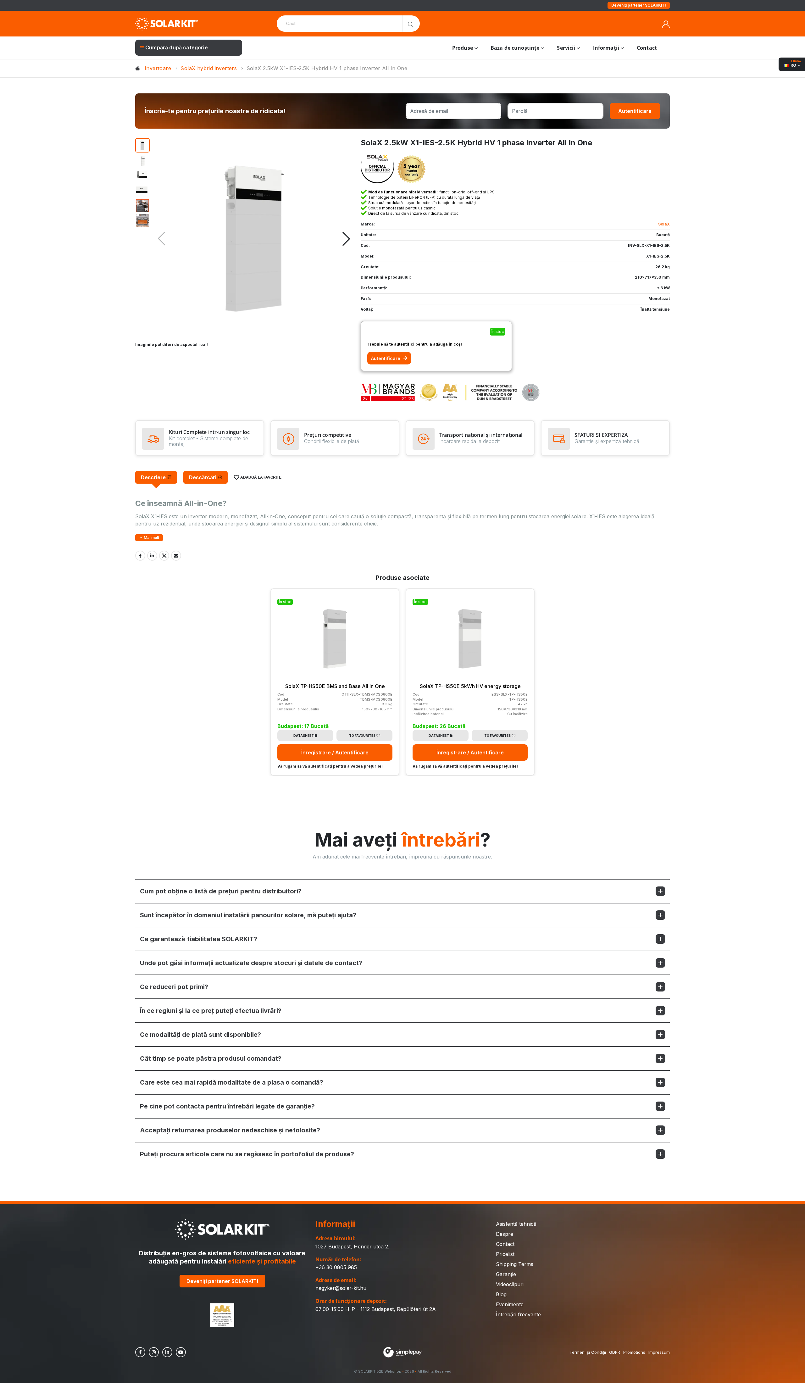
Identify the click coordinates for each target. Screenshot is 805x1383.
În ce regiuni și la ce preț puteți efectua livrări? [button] (210, 1010)
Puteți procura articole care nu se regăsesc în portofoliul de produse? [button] (247, 1154)
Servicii (566, 48)
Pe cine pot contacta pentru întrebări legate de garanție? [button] (227, 1106)
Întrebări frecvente (518, 1314)
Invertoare (158, 68)
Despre (504, 1234)
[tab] (156, 477)
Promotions (634, 1352)
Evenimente (510, 1304)
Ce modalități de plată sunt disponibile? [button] (200, 1034)
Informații (606, 48)
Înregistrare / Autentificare (335, 752)
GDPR (614, 1352)
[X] (164, 556)
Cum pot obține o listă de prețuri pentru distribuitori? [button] (221, 891)
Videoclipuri (510, 1284)
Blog (501, 1294)
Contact (647, 48)
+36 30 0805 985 (336, 1267)
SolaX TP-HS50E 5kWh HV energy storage (470, 686)
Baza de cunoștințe (515, 48)
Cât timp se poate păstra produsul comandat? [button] (210, 1058)
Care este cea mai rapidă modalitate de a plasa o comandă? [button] (231, 1082)
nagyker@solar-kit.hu (340, 1288)
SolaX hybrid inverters (208, 68)
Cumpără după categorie (176, 47)
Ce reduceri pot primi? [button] (174, 987)
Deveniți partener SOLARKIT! (638, 5)
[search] (411, 23)
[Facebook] (140, 556)
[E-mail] (176, 556)
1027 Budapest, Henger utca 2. (352, 1246)
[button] (346, 239)
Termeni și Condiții (587, 1352)
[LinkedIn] (152, 556)
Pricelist (505, 1254)
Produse (462, 48)
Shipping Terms (514, 1264)
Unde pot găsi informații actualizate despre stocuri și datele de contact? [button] (251, 963)
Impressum (659, 1352)
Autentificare (635, 111)
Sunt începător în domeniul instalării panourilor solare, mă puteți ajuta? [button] (248, 915)
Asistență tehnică (516, 1224)
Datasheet (303, 735)
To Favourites (362, 735)
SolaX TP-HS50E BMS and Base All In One (335, 686)
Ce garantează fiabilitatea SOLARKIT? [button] (198, 939)
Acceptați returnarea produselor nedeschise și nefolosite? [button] (230, 1130)
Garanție (506, 1274)
